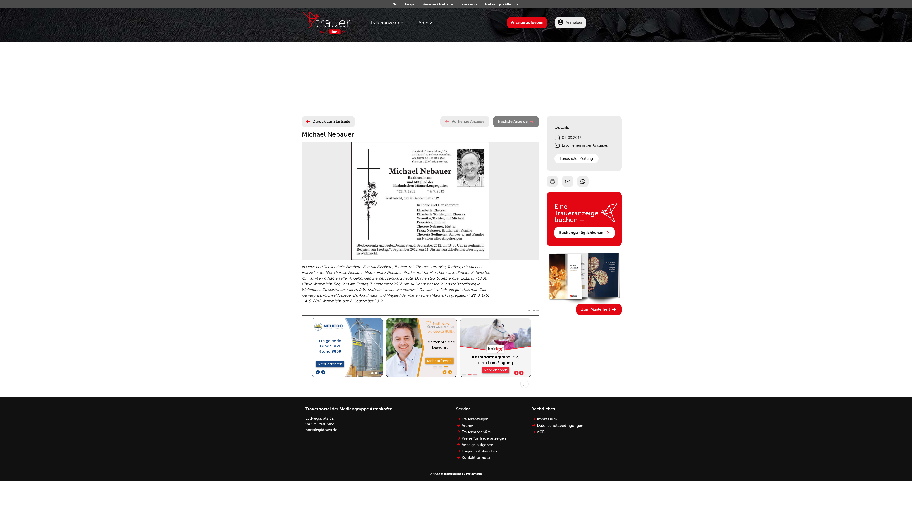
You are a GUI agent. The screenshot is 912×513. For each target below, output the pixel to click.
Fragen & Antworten (479, 451)
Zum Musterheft (595, 309)
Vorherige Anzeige (468, 121)
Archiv (425, 22)
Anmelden (574, 22)
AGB (541, 432)
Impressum (547, 419)
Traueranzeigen (386, 22)
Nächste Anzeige (513, 121)
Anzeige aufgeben (527, 22)
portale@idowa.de (321, 430)
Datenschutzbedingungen (560, 425)
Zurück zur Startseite (331, 121)
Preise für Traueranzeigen (484, 438)
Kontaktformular (476, 458)
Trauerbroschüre (476, 432)
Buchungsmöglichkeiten (581, 233)
